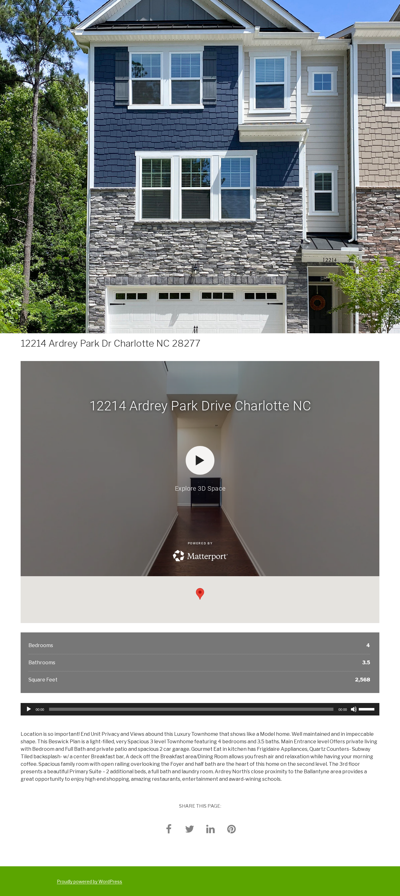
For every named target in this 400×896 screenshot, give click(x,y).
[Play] (29, 709)
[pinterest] (232, 829)
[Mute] (354, 709)
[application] (200, 709)
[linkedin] (211, 829)
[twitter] (190, 829)
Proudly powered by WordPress (89, 881)
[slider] (367, 708)
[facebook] (169, 829)
